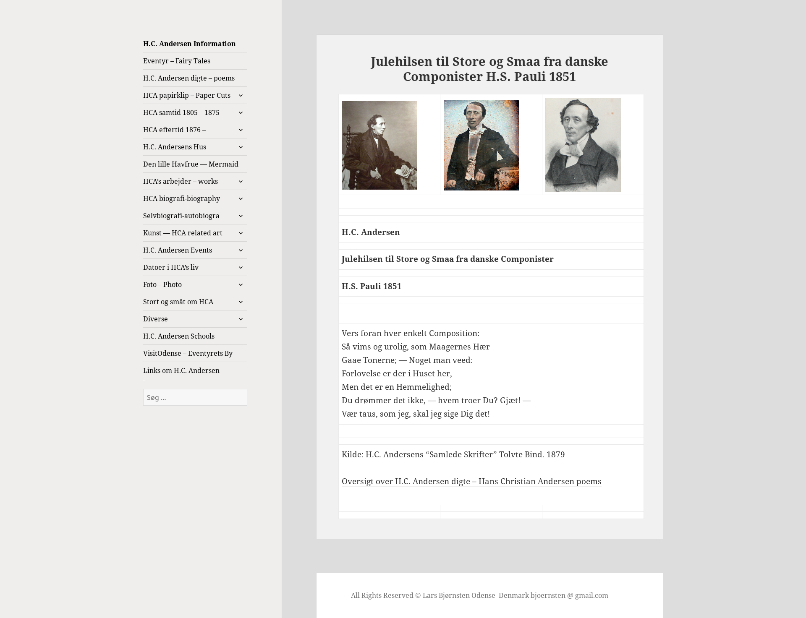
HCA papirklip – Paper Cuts (186, 95)
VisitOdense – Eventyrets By (188, 353)
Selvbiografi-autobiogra (181, 215)
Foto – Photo (162, 284)
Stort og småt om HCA (178, 301)
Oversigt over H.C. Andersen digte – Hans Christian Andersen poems (472, 481)
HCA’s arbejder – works (180, 181)
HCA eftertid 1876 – (174, 129)
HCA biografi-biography (181, 198)
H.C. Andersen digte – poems (189, 78)
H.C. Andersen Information (189, 43)
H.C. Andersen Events (177, 250)
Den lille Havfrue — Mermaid (190, 164)
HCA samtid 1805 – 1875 (181, 112)
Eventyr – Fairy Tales (176, 60)
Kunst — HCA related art (182, 232)
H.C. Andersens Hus (174, 146)
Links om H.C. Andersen (181, 370)
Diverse (155, 318)
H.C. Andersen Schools (179, 336)
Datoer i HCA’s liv (171, 267)
